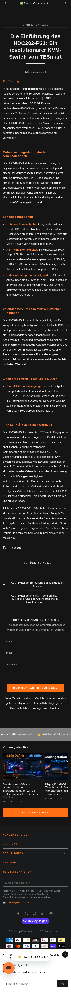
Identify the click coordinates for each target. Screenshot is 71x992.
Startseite (30, 25)
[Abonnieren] (66, 883)
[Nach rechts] (65, 3)
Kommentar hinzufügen (35, 687)
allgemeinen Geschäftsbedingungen (39, 703)
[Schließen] (65, 954)
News (43, 25)
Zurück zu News (38, 563)
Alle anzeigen (35, 812)
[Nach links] (6, 3)
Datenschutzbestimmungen (26, 708)
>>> (27, 965)
